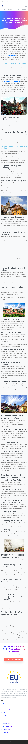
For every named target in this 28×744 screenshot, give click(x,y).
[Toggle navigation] (25, 6)
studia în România (12, 55)
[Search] (25, 2)
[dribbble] (9, 2)
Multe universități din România (12, 81)
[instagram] (7, 2)
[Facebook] (2, 2)
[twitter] (5, 2)
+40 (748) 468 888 (21, 9)
